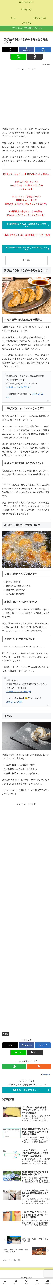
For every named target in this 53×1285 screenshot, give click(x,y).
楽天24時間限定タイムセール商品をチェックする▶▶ (26, 225)
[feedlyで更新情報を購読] (14, 1066)
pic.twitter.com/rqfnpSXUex (18, 387)
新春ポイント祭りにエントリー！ (26, 1090)
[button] (35, 57)
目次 (24, 260)
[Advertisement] (26, 97)
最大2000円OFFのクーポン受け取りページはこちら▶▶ (27, 248)
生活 (6, 1034)
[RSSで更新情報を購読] (39, 1066)
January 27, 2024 (14, 702)
